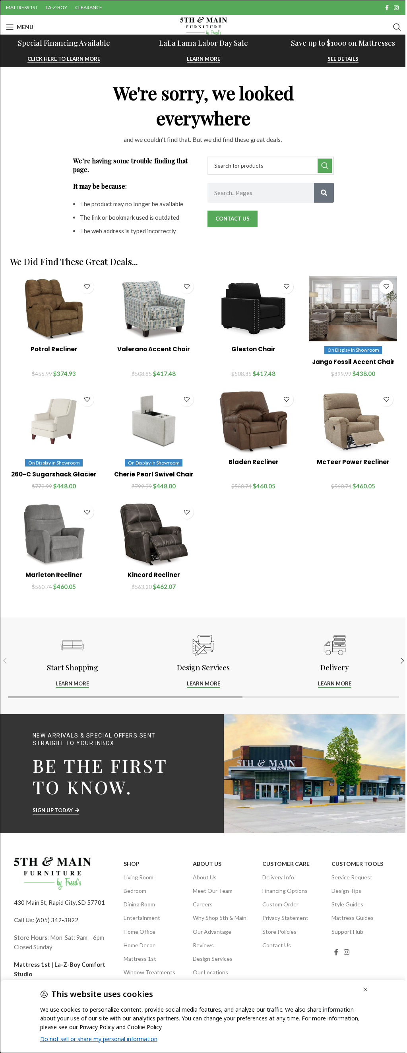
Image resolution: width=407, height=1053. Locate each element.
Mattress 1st (32, 964)
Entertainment (142, 917)
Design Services (213, 958)
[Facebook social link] (386, 7)
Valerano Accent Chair (153, 349)
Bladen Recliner (254, 462)
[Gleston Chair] (253, 309)
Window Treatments (149, 972)
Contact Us (276, 945)
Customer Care (286, 863)
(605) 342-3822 (56, 919)
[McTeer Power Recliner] (353, 422)
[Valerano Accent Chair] (154, 309)
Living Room (138, 877)
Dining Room (139, 904)
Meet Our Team (213, 890)
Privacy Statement (285, 917)
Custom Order (280, 904)
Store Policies (279, 931)
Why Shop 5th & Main (219, 917)
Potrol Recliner (54, 349)
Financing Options (285, 890)
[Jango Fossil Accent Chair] (353, 309)
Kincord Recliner (154, 575)
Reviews (203, 945)
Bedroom (135, 890)
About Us (207, 863)
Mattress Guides (352, 917)
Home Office (139, 931)
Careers (203, 904)
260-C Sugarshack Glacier (54, 474)
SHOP (132, 863)
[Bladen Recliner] (253, 422)
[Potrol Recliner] (54, 309)
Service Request (351, 877)
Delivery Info (278, 877)
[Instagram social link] (396, 7)
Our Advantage (212, 931)
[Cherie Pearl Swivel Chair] (154, 422)
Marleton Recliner (53, 575)
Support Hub (347, 931)
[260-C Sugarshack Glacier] (54, 422)
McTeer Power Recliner (353, 462)
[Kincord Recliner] (154, 534)
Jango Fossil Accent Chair (353, 362)
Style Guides (347, 904)
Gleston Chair (253, 349)
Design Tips (346, 890)
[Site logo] (203, 26)
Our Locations (210, 972)
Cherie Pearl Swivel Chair (154, 474)
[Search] (397, 27)
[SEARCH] (325, 166)
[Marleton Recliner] (54, 534)
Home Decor (139, 945)
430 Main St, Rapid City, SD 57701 (59, 902)
